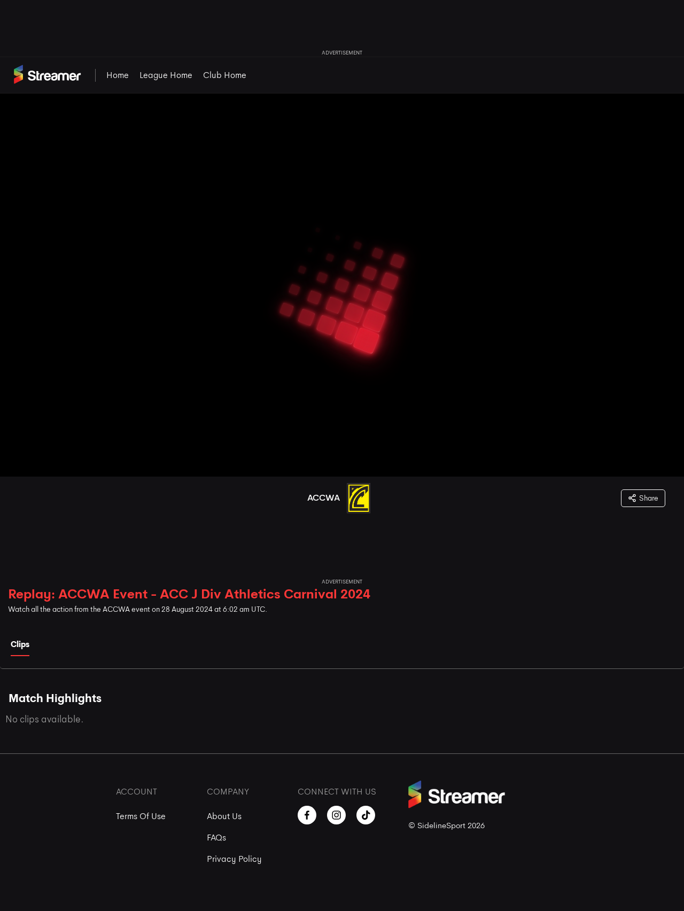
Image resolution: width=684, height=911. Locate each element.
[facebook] (307, 815)
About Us (224, 816)
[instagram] (336, 815)
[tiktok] (365, 815)
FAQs (216, 837)
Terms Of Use (141, 816)
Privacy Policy (234, 859)
